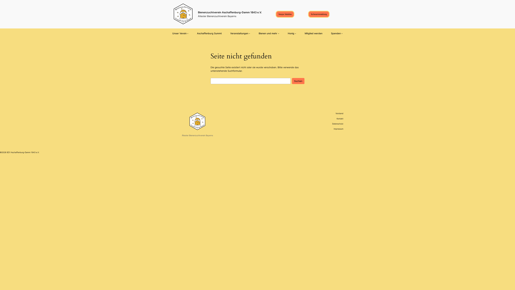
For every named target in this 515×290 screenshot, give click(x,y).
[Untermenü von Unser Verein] (187, 33)
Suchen (298, 81)
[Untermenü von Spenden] (342, 33)
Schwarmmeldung (319, 14)
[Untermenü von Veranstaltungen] (249, 33)
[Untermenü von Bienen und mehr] (278, 33)
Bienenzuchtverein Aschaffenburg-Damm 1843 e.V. (230, 12)
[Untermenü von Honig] (295, 33)
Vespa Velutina (285, 14)
